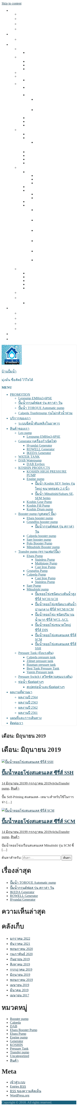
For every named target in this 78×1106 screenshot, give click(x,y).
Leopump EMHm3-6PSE (35, 14)
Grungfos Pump (37, 186)
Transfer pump (19, 1052)
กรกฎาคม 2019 (21, 969)
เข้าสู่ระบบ (17, 1082)
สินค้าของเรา (19, 44)
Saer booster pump (39, 155)
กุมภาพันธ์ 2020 (21, 954)
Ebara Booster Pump (23, 1030)
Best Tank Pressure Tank (43, 284)
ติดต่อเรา (16, 339)
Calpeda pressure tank (41, 273)
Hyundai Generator (39, 61)
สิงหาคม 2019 (20, 964)
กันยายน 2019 (20, 959)
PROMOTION (20, 10)
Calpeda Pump (36, 190)
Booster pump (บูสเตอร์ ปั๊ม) (37, 129)
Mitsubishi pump (38, 205)
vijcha (55, 783)
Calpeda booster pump (41, 152)
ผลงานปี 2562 (28, 323)
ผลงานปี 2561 (28, 328)
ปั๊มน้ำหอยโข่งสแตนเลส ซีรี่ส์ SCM (38, 821)
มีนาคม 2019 (19, 990)
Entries (18, 1086)
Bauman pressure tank (41, 280)
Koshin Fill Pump (38, 121)
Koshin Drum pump (40, 125)
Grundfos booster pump (42, 138)
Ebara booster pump (40, 134)
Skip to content (11, 3)
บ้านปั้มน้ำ (9, 371)
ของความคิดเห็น (25, 1091)
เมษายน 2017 (19, 995)
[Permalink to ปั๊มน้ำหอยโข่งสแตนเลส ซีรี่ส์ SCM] (28, 810)
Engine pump (35, 95)
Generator (16, 1041)
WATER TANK (29, 72)
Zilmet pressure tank (40, 277)
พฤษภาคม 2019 (21, 980)
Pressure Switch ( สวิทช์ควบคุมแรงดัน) (45, 292)
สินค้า (15, 788)
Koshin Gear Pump (39, 117)
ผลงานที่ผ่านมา (21, 308)
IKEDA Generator (39, 69)
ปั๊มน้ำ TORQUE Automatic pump (41, 24)
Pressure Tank (19, 1048)
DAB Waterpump (30, 76)
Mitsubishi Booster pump (43, 163)
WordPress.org (19, 1095)
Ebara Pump (35, 172)
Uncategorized (19, 1056)
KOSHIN (16, 1045)
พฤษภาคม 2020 (21, 949)
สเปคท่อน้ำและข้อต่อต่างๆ (46, 303)
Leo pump (25, 49)
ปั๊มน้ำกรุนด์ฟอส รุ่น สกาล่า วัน (40, 18)
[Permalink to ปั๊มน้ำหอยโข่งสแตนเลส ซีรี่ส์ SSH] (27, 762)
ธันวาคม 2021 (20, 943)
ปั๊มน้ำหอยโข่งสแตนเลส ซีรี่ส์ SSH (38, 772)
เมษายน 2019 (19, 985)
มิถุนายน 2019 (20, 974)
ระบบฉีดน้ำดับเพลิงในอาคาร (39, 39)
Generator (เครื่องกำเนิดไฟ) (37, 57)
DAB (13, 1026)
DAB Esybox (36, 80)
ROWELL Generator (40, 65)
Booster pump (19, 1019)
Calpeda (15, 1022)
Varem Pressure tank (40, 288)
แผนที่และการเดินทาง (26, 334)
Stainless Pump (45, 175)
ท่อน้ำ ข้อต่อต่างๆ (31, 297)
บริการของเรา (20, 34)
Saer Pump (34, 201)
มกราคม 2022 (20, 938)
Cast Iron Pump (45, 183)
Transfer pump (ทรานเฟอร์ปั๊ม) (39, 167)
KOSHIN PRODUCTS (34, 83)
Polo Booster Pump (39, 159)
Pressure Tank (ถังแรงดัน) (35, 269)
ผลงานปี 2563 (28, 318)
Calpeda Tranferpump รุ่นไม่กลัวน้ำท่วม (45, 29)
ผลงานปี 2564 (28, 313)
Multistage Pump (46, 179)
